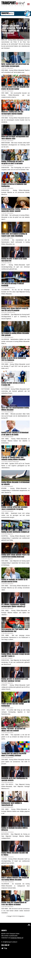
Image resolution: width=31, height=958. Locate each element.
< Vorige (8, 916)
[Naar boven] (29, 925)
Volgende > (21, 916)
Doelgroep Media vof (16, 938)
